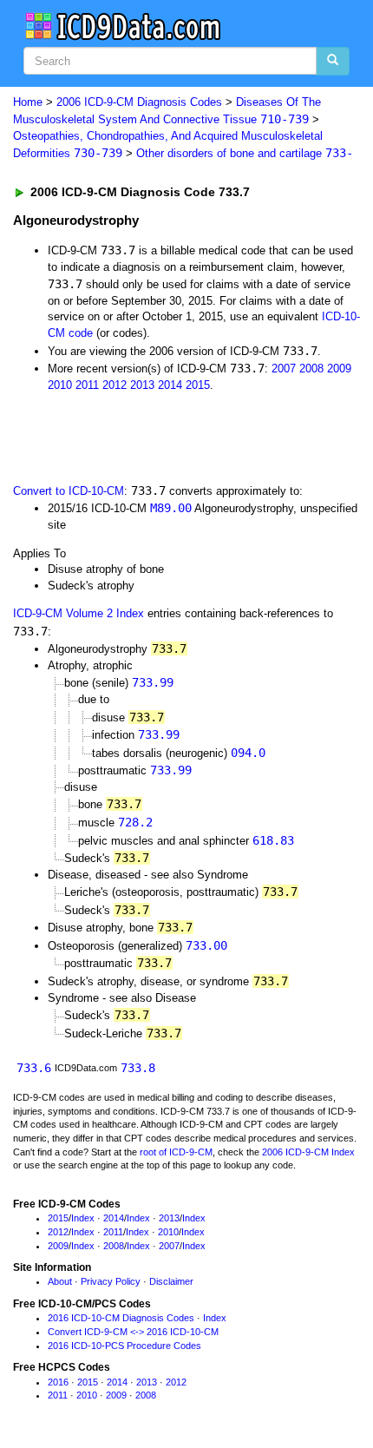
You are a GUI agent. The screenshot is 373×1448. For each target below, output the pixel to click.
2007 (284, 368)
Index (83, 1218)
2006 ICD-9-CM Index (308, 1152)
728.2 (135, 822)
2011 (87, 385)
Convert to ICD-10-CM (68, 490)
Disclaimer (171, 1281)
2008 (311, 368)
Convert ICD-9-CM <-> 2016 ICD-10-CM (133, 1331)
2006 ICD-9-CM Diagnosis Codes (139, 102)
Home (28, 102)
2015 (198, 385)
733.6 (33, 1068)
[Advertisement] (139, 435)
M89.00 (171, 508)
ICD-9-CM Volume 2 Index (78, 613)
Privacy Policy (111, 1281)
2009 (339, 368)
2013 (142, 385)
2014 (170, 385)
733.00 (206, 945)
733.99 (152, 682)
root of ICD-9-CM (176, 1152)
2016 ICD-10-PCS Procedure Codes (124, 1345)
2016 (58, 1382)
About (60, 1281)
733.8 (138, 1068)
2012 (114, 385)
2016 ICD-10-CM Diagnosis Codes (121, 1318)
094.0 (248, 753)
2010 (60, 385)
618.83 (273, 840)
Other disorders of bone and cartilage (244, 153)
